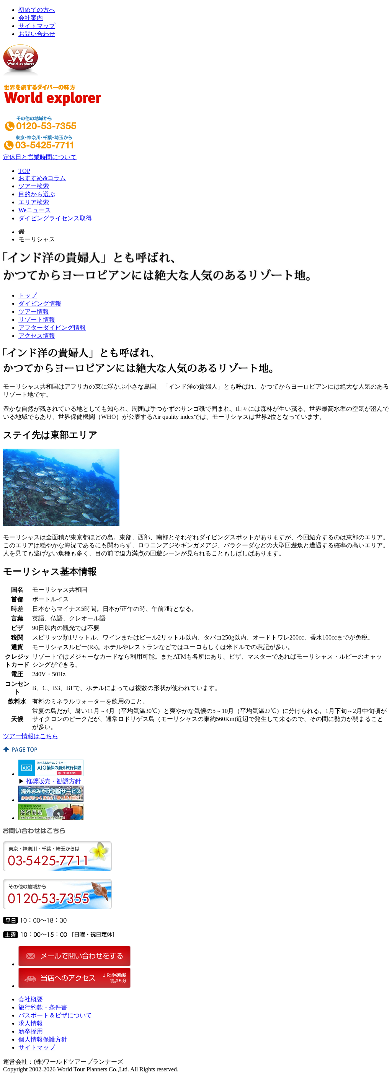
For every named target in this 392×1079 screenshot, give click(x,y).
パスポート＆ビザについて (55, 1015)
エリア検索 (33, 202)
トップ (27, 295)
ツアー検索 (33, 186)
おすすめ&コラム (42, 178)
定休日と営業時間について (40, 157)
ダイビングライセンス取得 (55, 218)
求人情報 (30, 1023)
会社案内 (30, 18)
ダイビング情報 (39, 303)
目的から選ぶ (36, 194)
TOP (24, 171)
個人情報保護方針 (42, 1039)
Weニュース (34, 210)
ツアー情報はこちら (30, 736)
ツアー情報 (33, 311)
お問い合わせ (36, 34)
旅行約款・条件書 (42, 1007)
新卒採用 (30, 1031)
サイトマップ (36, 26)
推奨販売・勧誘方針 (53, 781)
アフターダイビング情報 (52, 327)
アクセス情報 (36, 335)
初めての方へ (36, 10)
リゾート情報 (36, 319)
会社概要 (30, 999)
